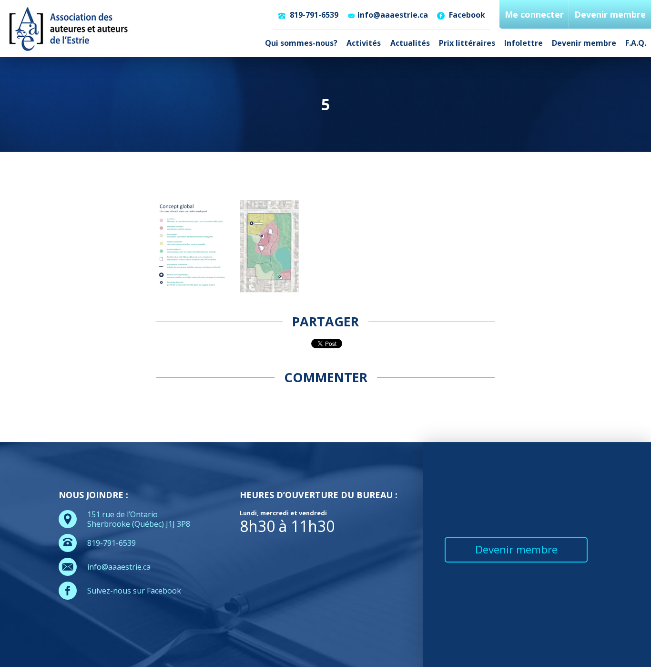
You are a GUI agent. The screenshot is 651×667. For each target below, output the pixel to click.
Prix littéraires (467, 43)
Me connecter (534, 14)
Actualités (410, 43)
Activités (363, 43)
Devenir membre (584, 43)
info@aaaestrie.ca (392, 15)
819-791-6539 (313, 15)
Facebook (466, 15)
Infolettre (523, 43)
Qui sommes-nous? (301, 43)
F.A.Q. (635, 43)
